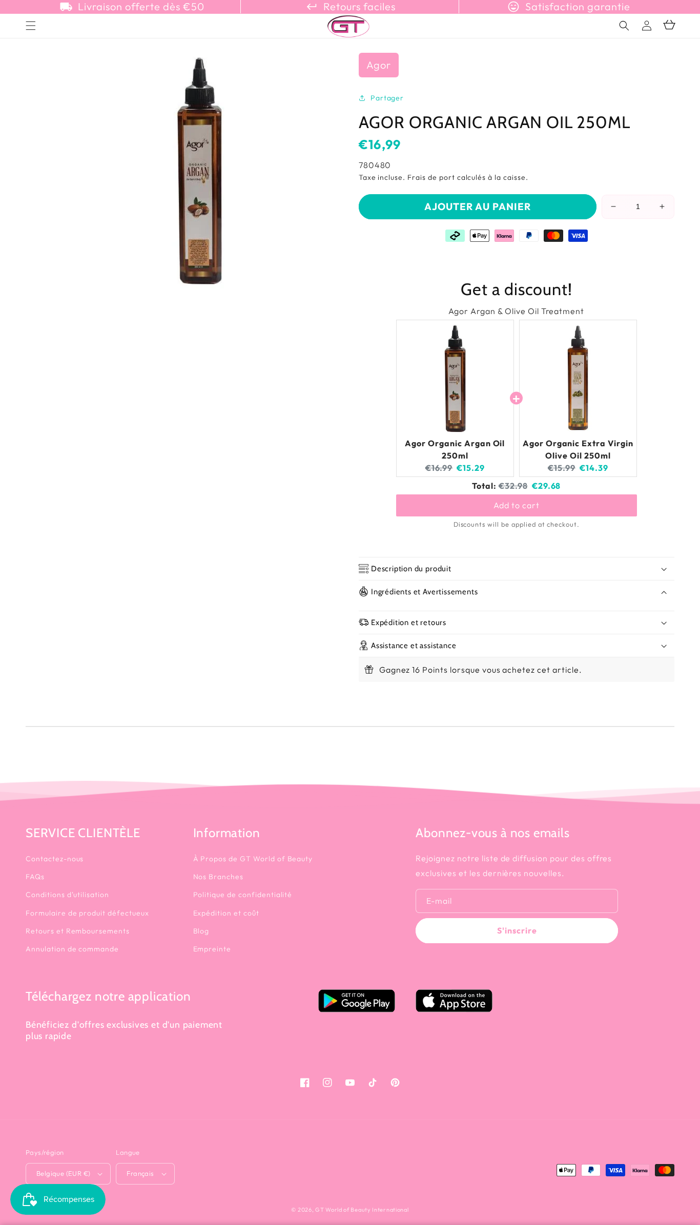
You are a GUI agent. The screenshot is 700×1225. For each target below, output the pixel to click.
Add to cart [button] (516, 505)
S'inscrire (517, 930)
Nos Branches (218, 876)
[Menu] (30, 25)
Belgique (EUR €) (63, 1173)
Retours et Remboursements (78, 931)
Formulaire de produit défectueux (87, 913)
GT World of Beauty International (361, 1209)
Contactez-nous (55, 858)
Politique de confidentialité (243, 894)
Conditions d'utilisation (67, 894)
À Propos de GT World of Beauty (253, 858)
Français (140, 1173)
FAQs (35, 876)
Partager (387, 97)
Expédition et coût (226, 913)
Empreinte (212, 948)
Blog (201, 931)
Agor (378, 64)
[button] (624, 25)
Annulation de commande (72, 948)
